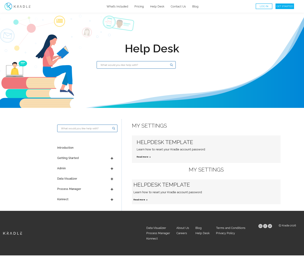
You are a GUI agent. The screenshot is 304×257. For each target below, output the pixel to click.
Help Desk (152, 48)
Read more (142, 157)
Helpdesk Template (165, 142)
